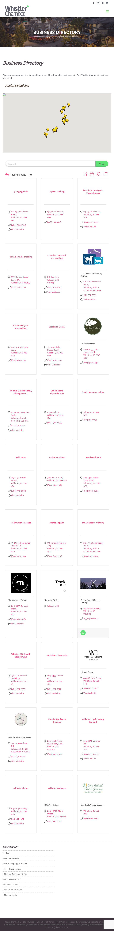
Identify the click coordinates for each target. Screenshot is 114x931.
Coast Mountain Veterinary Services (91, 274)
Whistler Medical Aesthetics (19, 737)
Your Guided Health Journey (91, 805)
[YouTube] (107, 3)
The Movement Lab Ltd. (17, 600)
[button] (64, 122)
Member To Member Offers (15, 873)
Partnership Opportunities (15, 863)
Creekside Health (87, 343)
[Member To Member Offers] (83, 634)
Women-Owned (11, 884)
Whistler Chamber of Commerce (43, 921)
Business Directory (12, 879)
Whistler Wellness (51, 805)
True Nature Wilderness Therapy (90, 601)
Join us (7, 852)
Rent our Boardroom (13, 889)
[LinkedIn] (102, 3)
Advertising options (12, 868)
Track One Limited (51, 600)
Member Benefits (11, 858)
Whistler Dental (86, 672)
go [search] (103, 163)
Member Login (10, 894)
